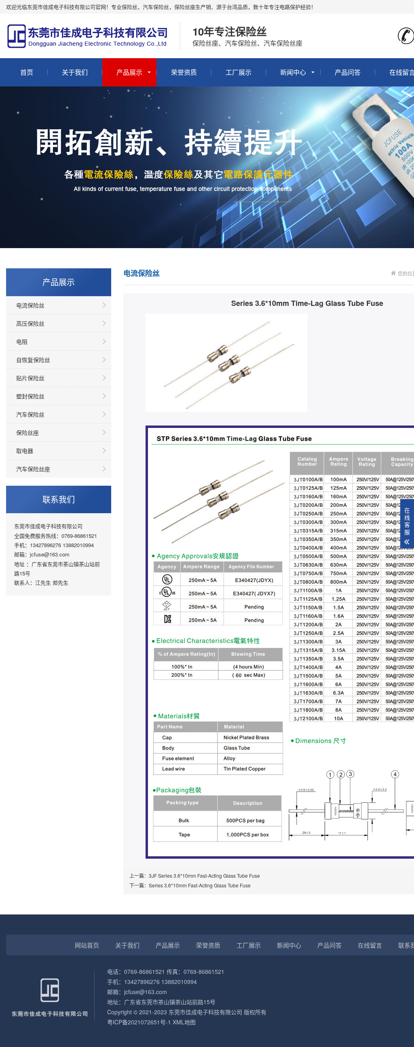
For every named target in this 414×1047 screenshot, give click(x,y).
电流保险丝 (30, 305)
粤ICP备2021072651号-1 (139, 1022)
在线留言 (370, 945)
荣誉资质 (184, 72)
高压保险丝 (30, 323)
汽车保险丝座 (33, 469)
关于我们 (75, 72)
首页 (26, 72)
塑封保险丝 (30, 396)
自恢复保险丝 (33, 360)
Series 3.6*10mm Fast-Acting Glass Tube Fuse (200, 885)
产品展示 (129, 72)
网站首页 (87, 945)
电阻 (21, 341)
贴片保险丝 (30, 378)
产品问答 (348, 72)
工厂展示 (238, 72)
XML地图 (184, 1022)
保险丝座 (27, 432)
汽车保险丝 (30, 414)
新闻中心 (293, 72)
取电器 (24, 451)
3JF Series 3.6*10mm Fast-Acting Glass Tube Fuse (204, 875)
